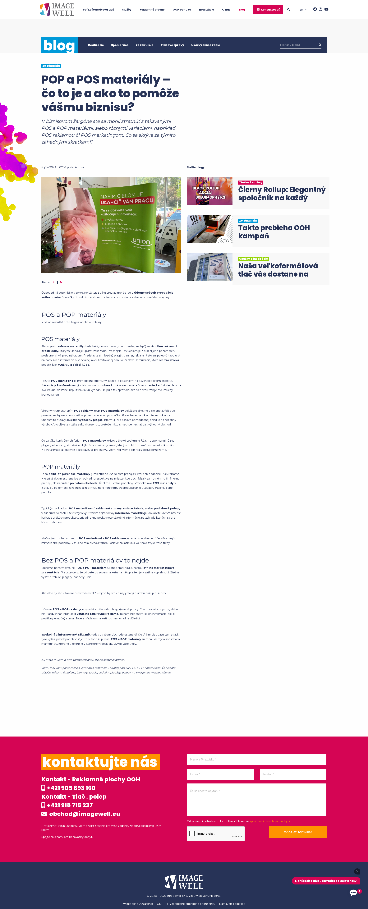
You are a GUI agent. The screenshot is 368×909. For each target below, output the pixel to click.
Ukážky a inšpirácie (205, 45)
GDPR (161, 904)
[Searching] (293, 9)
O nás (226, 9)
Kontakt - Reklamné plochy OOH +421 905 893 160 (90, 783)
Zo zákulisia (145, 45)
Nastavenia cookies (232, 904)
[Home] (57, 9)
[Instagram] (319, 9)
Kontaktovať (270, 9)
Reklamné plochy (152, 9)
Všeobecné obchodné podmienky (192, 904)
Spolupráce (120, 45)
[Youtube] (325, 9)
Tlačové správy (172, 45)
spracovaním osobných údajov (270, 821)
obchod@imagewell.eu (84, 814)
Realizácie (206, 9)
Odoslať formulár (298, 832)
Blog (241, 9)
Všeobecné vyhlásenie (138, 904)
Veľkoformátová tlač (98, 9)
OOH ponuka (182, 9)
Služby (126, 9)
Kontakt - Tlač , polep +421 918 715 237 (74, 800)
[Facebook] (314, 9)
